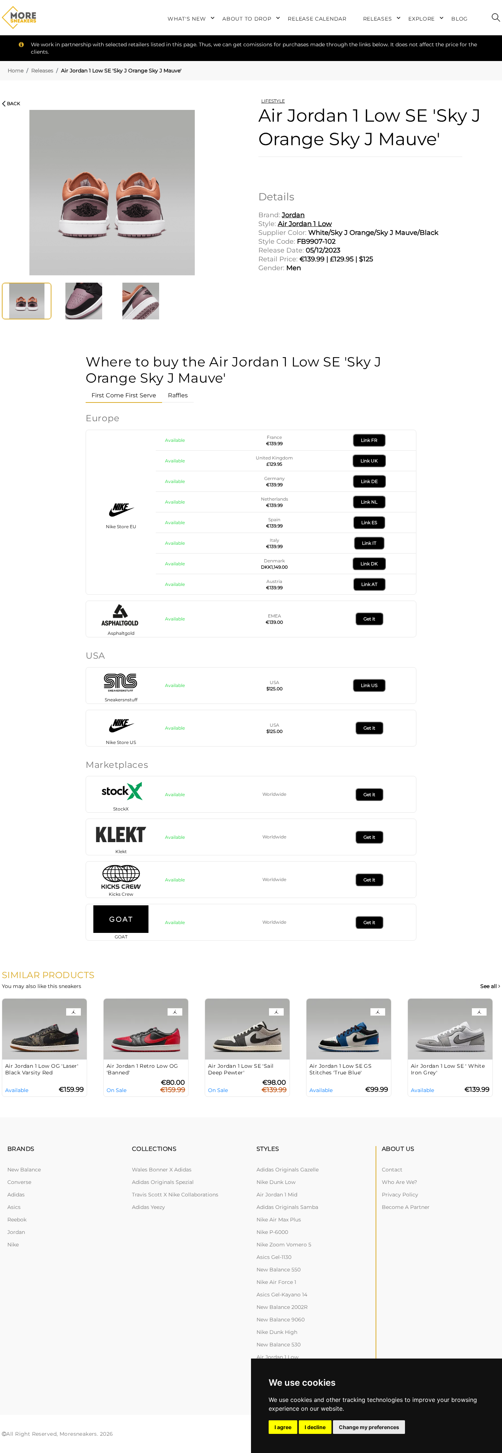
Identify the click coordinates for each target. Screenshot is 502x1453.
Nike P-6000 (272, 1232)
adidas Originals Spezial (163, 1182)
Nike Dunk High (277, 1332)
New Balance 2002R (282, 1307)
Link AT (369, 584)
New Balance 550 (279, 1269)
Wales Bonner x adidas (161, 1169)
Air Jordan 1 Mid (277, 1194)
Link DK (369, 563)
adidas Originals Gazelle (288, 1169)
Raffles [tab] (178, 395)
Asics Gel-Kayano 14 (282, 1294)
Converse (19, 1182)
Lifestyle (273, 101)
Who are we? (399, 1182)
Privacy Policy (400, 1194)
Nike (13, 1244)
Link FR (369, 440)
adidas (16, 1194)
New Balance (24, 1169)
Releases (42, 70)
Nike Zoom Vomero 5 (284, 1244)
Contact (392, 1169)
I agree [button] (283, 1427)
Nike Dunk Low (276, 1182)
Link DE (369, 481)
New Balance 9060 (281, 1319)
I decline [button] (315, 1427)
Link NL (369, 502)
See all (489, 986)
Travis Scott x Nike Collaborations (175, 1194)
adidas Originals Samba (287, 1207)
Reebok (16, 1219)
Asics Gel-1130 (274, 1257)
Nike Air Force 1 (276, 1282)
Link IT (369, 543)
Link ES (369, 522)
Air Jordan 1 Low (277, 1357)
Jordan (16, 1232)
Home (16, 70)
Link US (369, 685)
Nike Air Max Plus (279, 1219)
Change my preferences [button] (369, 1427)
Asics (14, 1207)
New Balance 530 (279, 1344)
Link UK (369, 461)
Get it (369, 619)
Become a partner (406, 1207)
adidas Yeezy (148, 1207)
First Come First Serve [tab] (124, 395)
